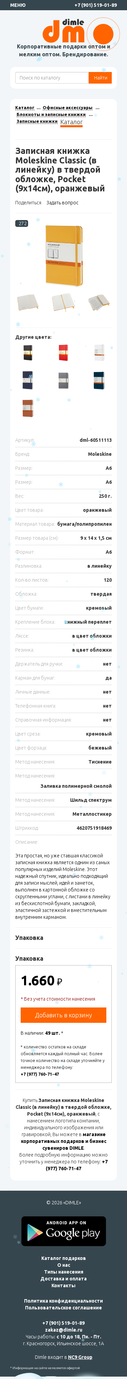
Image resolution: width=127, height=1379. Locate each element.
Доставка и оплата (63, 1278)
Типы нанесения (63, 1272)
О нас (63, 1265)
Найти (100, 78)
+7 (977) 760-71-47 (40, 1074)
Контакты (63, 1285)
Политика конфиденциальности (63, 1301)
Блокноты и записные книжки (51, 114)
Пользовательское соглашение (63, 1307)
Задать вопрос (62, 202)
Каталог (25, 107)
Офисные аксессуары (67, 107)
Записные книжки (37, 121)
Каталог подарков (63, 1258)
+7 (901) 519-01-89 (96, 5)
